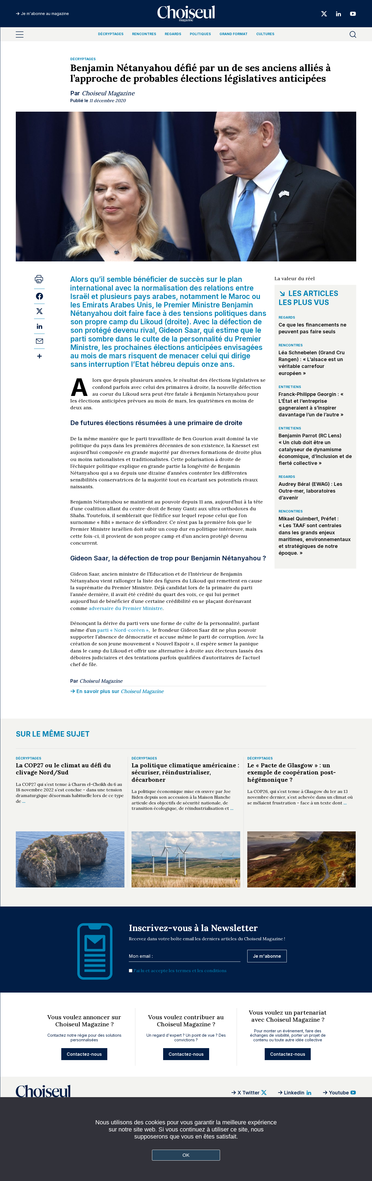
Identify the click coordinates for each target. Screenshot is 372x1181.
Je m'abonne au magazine (45, 13)
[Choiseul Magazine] (84, 1092)
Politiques (200, 34)
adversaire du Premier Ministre (126, 608)
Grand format (233, 34)
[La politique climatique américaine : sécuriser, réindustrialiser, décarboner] (186, 859)
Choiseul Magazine (108, 93)
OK (186, 1155)
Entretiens (290, 387)
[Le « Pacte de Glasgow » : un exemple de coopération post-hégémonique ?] (301, 859)
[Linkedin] (338, 13)
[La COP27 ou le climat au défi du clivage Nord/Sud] (70, 859)
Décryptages (110, 34)
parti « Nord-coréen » (123, 630)
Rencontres (144, 34)
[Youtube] (351, 13)
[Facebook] (39, 296)
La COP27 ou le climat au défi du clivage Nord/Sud (63, 768)
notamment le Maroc (215, 296)
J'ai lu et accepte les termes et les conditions (180, 970)
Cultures (265, 34)
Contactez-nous (84, 1054)
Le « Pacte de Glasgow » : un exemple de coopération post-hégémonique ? (291, 772)
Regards (173, 34)
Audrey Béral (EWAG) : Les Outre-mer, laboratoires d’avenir (310, 491)
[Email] (39, 341)
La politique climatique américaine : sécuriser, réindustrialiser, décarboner (185, 772)
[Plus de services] (39, 356)
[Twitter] (324, 13)
